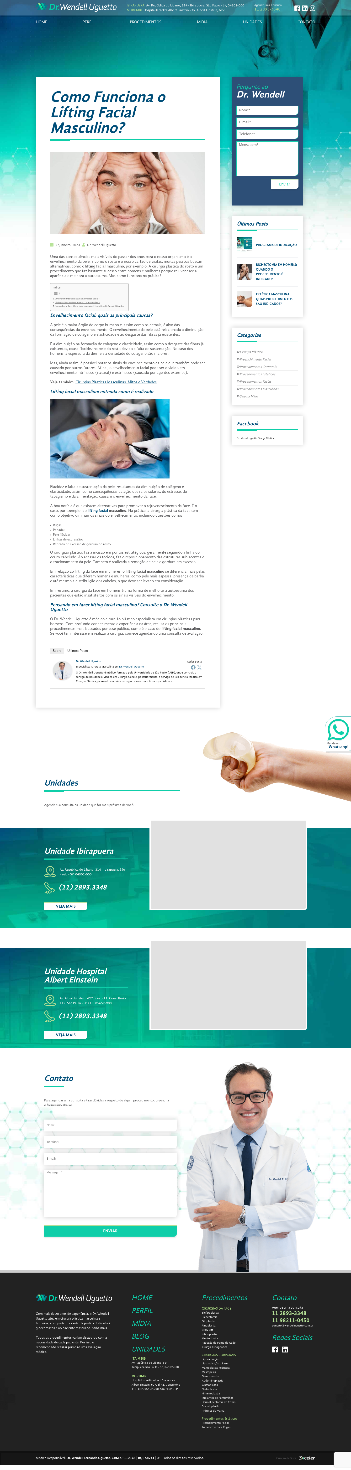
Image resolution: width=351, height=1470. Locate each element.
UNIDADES (252, 22)
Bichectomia (209, 1317)
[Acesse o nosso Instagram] (312, 8)
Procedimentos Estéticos (257, 374)
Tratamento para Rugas (216, 1427)
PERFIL (89, 22)
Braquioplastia (210, 1406)
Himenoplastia (211, 1393)
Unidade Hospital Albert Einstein (75, 976)
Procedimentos (224, 1298)
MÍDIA (202, 22)
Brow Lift (207, 1330)
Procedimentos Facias (255, 381)
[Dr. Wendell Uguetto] (62, 679)
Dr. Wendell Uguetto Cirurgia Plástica (255, 438)
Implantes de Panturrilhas (217, 1398)
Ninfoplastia (209, 1389)
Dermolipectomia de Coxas (218, 1402)
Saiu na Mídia (249, 396)
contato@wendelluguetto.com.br (292, 1325)
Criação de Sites (286, 1458)
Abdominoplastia (212, 1380)
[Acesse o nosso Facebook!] (297, 8)
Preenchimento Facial (255, 359)
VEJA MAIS (66, 906)
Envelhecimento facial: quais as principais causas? (77, 299)
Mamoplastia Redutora (216, 1368)
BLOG (140, 1336)
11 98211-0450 (290, 1321)
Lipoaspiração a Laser (215, 1363)
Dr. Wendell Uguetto (88, 661)
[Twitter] (199, 667)
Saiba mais (99, 1328)
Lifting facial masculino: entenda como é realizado (77, 303)
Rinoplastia (209, 1325)
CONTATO (306, 22)
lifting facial (98, 511)
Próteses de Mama (213, 1410)
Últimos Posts (77, 651)
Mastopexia (209, 1372)
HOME (41, 22)
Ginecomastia (210, 1376)
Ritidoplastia (209, 1334)
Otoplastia (208, 1321)
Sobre (57, 651)
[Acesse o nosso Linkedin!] (305, 8)
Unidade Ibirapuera (78, 851)
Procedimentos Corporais (258, 367)
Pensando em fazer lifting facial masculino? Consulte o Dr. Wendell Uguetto (89, 306)
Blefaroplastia (210, 1312)
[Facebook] (193, 667)
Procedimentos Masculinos (259, 389)
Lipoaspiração (210, 1359)
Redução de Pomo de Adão (219, 1343)
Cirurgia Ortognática (214, 1347)
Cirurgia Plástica (251, 352)
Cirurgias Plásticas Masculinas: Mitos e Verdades (116, 382)
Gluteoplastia (210, 1385)
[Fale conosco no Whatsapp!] (338, 735)
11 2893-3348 (267, 9)
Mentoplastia (210, 1338)
